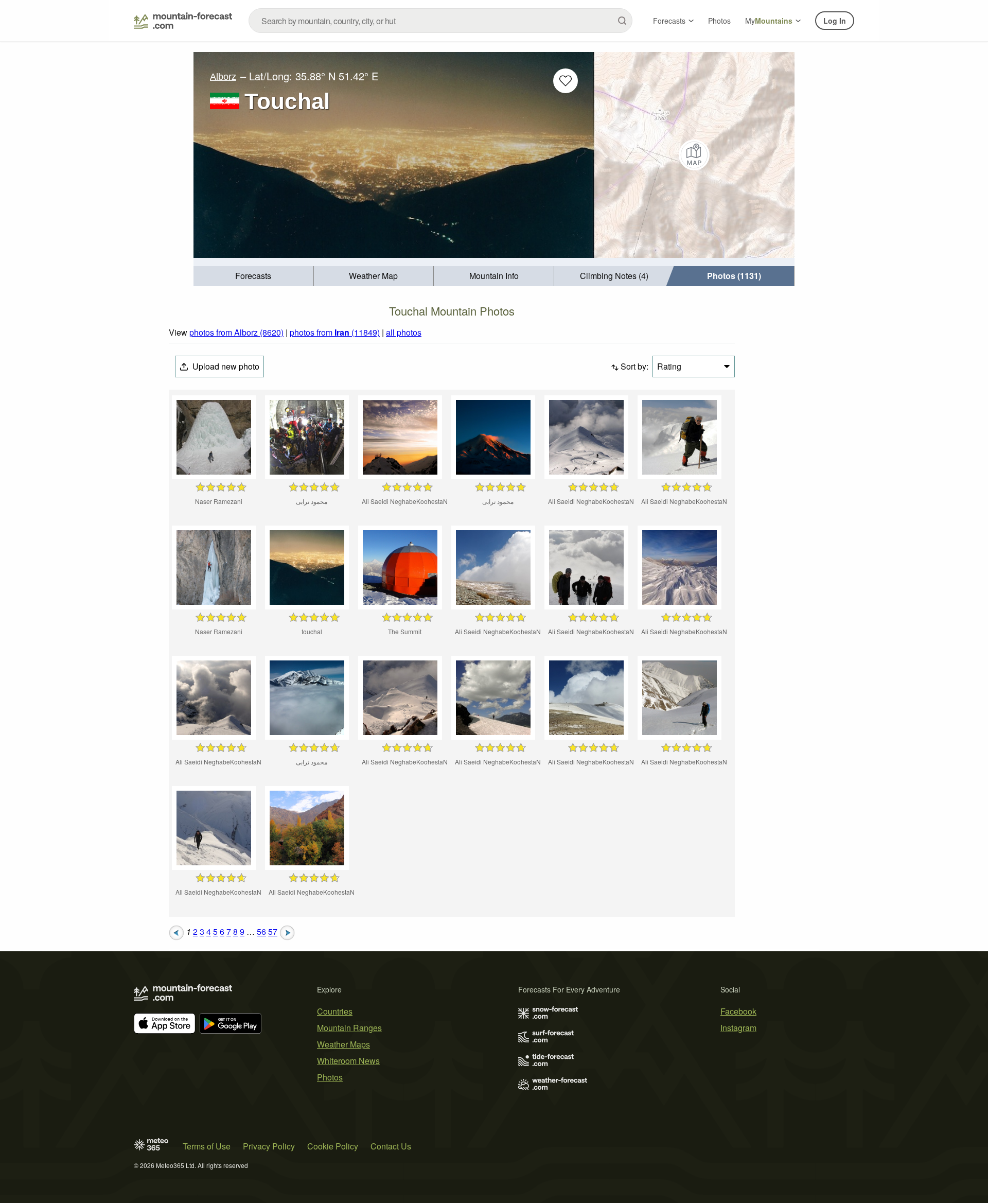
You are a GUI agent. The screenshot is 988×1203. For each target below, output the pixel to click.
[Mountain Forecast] (183, 20)
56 (261, 932)
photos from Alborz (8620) (236, 332)
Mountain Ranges (349, 1028)
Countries (334, 1011)
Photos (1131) (734, 276)
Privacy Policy (269, 1146)
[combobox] (440, 20)
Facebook (738, 1011)
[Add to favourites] (565, 80)
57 (272, 932)
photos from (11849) (335, 332)
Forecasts (669, 20)
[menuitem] (253, 276)
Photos (719, 20)
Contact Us (390, 1146)
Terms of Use (207, 1146)
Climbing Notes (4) (614, 276)
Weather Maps (343, 1044)
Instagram (738, 1028)
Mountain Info (494, 276)
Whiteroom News (348, 1061)
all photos (403, 332)
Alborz (223, 77)
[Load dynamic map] (694, 155)
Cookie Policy (332, 1146)
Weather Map (373, 276)
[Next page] (287, 932)
